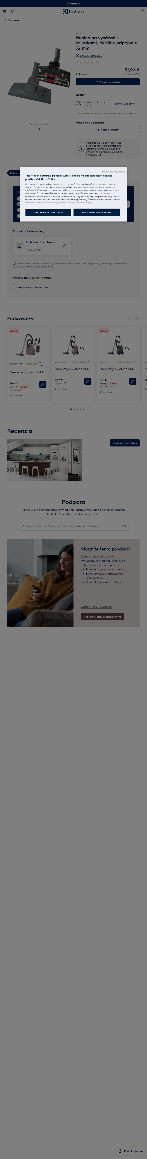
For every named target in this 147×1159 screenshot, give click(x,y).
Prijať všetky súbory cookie (96, 212)
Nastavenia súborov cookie (48, 212)
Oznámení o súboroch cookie (39, 202)
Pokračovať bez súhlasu (113, 171)
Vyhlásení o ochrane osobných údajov (74, 202)
